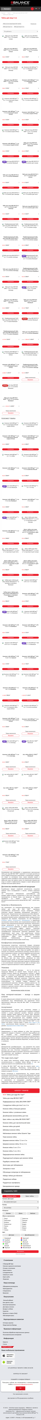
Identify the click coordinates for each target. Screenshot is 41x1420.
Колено (6, 1222)
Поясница (7, 1220)
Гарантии (5, 1311)
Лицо (6, 1218)
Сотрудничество (7, 1272)
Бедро (24, 1224)
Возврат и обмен (8, 1309)
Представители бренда (10, 1325)
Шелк (20, 1213)
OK (20, 1388)
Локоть (24, 1222)
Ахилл (24, 1226)
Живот (24, 1228)
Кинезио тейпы (11, 1196)
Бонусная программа (9, 1305)
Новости (5, 1342)
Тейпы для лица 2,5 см (19, 26)
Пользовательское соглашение (12, 1334)
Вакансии (5, 1293)
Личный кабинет (8, 1300)
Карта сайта (6, 1277)
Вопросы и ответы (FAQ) (10, 1313)
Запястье (25, 1218)
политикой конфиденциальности (23, 1384)
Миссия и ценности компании (12, 1266)
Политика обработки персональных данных (16, 1332)
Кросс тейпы (30, 1196)
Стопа (24, 1230)
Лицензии (6, 1279)
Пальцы (24, 1220)
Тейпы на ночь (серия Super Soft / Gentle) (12, 23)
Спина (6, 1230)
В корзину (11, 62)
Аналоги (30, 380)
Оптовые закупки (8, 1323)
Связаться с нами (8, 1275)
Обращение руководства (10, 1286)
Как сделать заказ (8, 1302)
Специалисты (7, 1291)
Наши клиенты (7, 1270)
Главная (3, 13)
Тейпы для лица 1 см (7, 26)
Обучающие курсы (8, 1315)
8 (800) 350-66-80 (28, 1368)
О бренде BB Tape (8, 1264)
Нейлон (32, 1213)
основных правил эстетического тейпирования (15, 920)
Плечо (6, 1226)
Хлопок (8, 1213)
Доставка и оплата (8, 1307)
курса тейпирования (7, 926)
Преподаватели (7, 1288)
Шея (5, 1228)
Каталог (7, 9)
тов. (37, 8)
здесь (37, 1066)
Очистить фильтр (20, 1254)
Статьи (5, 1344)
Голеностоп (7, 1224)
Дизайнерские (29, 1235)
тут (32, 1064)
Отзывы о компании (9, 1268)
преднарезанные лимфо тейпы (15, 1025)
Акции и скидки (7, 1347)
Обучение (15, 1071)
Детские (11, 1235)
